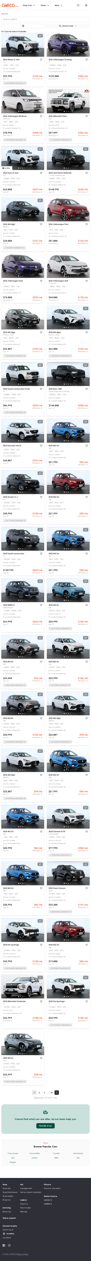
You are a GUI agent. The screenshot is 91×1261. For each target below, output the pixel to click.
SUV (13, 1158)
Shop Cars (27, 5)
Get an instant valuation (30, 1192)
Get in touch (8, 1230)
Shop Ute (6, 1188)
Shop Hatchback (10, 1192)
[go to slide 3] (22, 54)
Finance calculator (52, 1188)
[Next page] (56, 1092)
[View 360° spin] (40, 36)
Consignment (26, 1188)
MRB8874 (48, 1204)
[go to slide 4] (24, 54)
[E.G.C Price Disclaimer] (7, 79)
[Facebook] (4, 1245)
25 (52, 1092)
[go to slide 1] (18, 54)
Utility (56, 1158)
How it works (25, 1208)
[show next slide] (41, 46)
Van (78, 1158)
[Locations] (86, 5)
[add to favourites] (41, 60)
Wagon (13, 1162)
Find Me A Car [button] (45, 1126)
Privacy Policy (23, 1254)
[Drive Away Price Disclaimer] (57, 79)
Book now (7, 1212)
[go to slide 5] (26, 54)
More (57, 5)
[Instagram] (9, 1245)
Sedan (34, 1158)
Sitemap (23, 1212)
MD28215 (48, 1200)
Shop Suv (7, 1200)
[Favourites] (78, 5)
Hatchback (78, 1153)
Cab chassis (13, 1153)
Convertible (35, 1153)
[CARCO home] (10, 5)
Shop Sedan (8, 1196)
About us (24, 1204)
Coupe (56, 1153)
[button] (23, 26)
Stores (43, 5)
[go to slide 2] (20, 54)
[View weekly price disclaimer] (41, 79)
